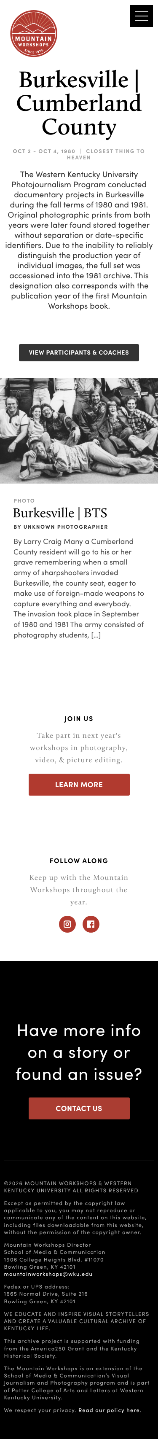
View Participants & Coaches (79, 352)
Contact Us (79, 1108)
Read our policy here (109, 1410)
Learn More (79, 784)
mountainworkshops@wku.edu (48, 1274)
